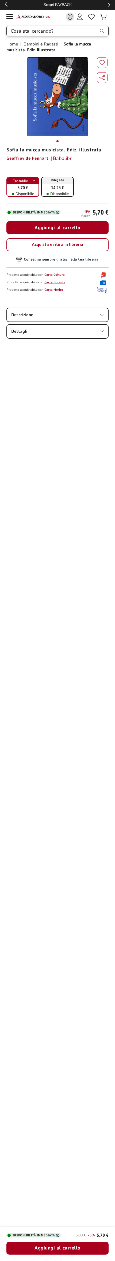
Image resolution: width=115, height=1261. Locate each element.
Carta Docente (54, 282)
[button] (102, 77)
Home (12, 44)
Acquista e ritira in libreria (57, 244)
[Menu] (11, 17)
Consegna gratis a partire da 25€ (60, 4)
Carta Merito (53, 290)
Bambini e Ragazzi (40, 44)
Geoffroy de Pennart (27, 158)
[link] (70, 17)
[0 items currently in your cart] (103, 17)
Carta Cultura (54, 275)
